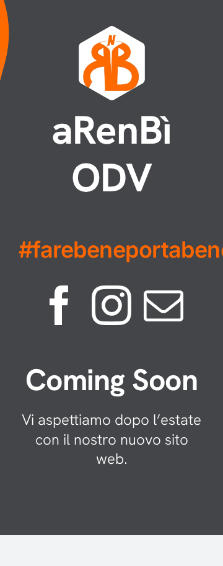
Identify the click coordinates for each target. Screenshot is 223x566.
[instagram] (111, 305)
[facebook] (59, 305)
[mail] (163, 305)
